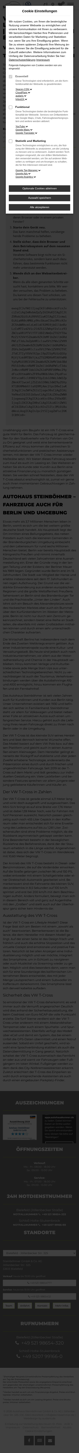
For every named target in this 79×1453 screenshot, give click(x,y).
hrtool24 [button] (20, 99)
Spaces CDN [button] (23, 89)
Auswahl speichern (39, 197)
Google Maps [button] (23, 129)
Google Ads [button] (22, 173)
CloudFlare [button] (22, 92)
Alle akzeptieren (39, 207)
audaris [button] (20, 95)
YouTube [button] (21, 126)
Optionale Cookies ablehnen (39, 188)
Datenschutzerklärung (22, 59)
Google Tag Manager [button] (27, 170)
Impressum (43, 59)
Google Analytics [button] (25, 177)
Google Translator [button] (25, 133)
